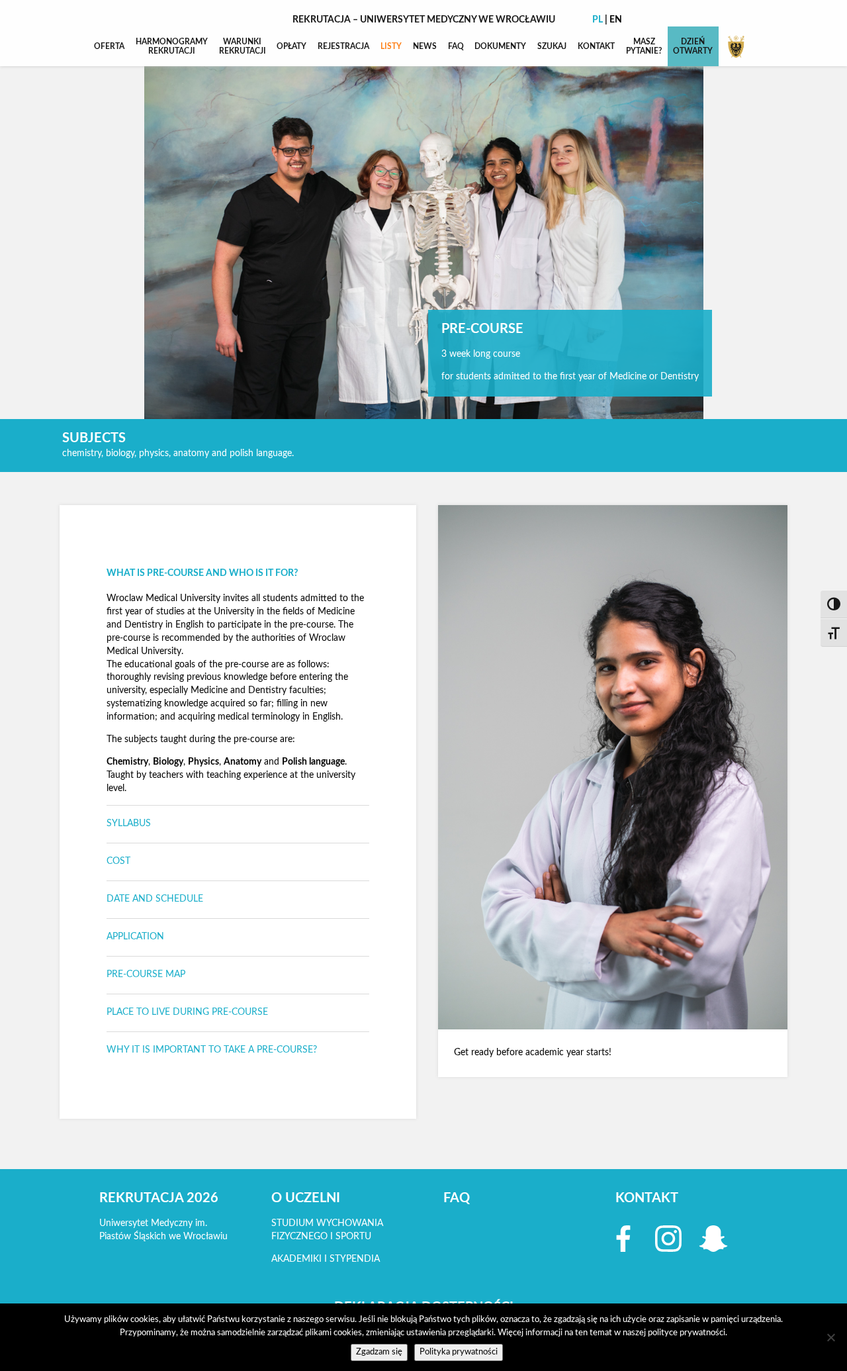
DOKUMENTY (500, 46)
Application (135, 936)
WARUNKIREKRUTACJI (242, 46)
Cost (118, 861)
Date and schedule (155, 899)
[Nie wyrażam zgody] (830, 1337)
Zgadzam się (379, 1352)
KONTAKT (596, 46)
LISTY (391, 46)
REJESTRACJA (343, 46)
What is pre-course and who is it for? (202, 573)
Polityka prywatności (459, 1352)
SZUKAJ (551, 46)
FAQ (456, 46)
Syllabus (129, 823)
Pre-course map (146, 974)
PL (597, 19)
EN (615, 19)
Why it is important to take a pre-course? (212, 1050)
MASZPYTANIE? (644, 46)
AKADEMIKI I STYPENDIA (325, 1259)
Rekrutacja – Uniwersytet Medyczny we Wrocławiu (423, 19)
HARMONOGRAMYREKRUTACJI (172, 46)
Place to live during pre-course (187, 1012)
